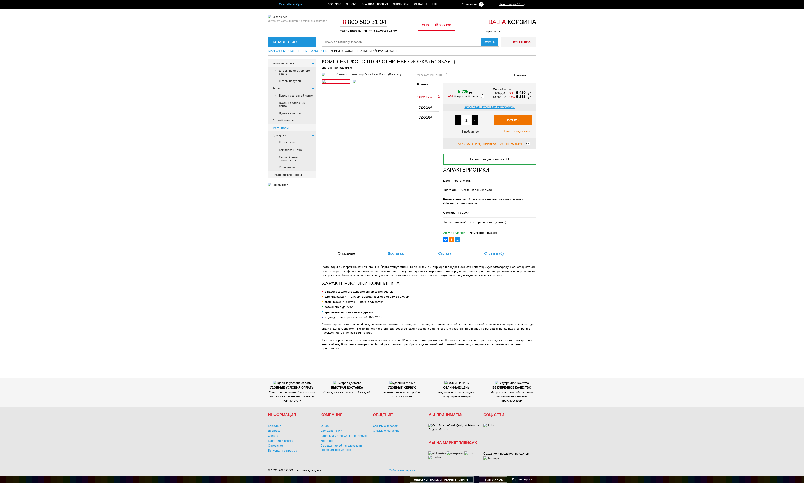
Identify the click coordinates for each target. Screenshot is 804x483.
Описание (346, 253)
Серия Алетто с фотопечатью (289, 158)
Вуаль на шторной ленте (296, 95)
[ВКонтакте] (445, 239)
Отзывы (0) (494, 253)
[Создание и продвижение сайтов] (491, 458)
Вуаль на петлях (290, 113)
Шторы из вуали (290, 81)
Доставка (334, 4)
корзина (512, 22)
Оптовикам (401, 4)
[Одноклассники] (451, 239)
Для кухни (279, 135)
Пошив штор (522, 42)
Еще (435, 4)
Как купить (275, 425)
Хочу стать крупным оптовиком (489, 107)
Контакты (420, 4)
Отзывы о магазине (386, 430)
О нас (325, 425)
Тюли (276, 88)
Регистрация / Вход (512, 4)
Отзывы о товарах (385, 425)
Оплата (351, 4)
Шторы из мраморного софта (294, 72)
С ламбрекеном (283, 120)
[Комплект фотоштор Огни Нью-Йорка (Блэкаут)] (367, 74)
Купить (513, 120)
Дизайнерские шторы (287, 174)
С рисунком (287, 167)
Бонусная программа (282, 450)
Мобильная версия (402, 470)
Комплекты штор (284, 63)
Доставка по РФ (331, 430)
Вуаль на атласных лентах (292, 104)
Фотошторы (281, 127)
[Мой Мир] (457, 239)
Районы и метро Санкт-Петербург (344, 435)
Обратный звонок (436, 25)
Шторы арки (287, 142)
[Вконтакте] (489, 426)
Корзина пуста (494, 31)
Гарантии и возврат (374, 4)
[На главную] (277, 16)
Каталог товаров (286, 42)
